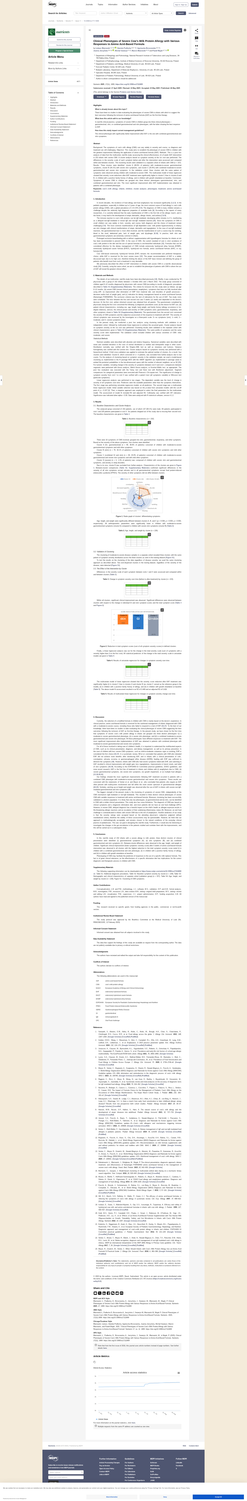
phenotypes (152, 189)
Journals (89, 4)
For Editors (129, 1468)
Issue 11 (78, 21)
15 (179, 362)
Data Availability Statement (59, 129)
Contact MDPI (104, 1471)
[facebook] (109, 1294)
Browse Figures (118, 97)
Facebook (179, 1465)
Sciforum (153, 1462)
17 (165, 726)
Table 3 (113, 574)
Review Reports (136, 97)
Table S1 (106, 287)
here (105, 1348)
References (54, 140)
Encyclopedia (155, 1477)
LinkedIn (179, 1462)
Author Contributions (57, 119)
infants (121, 189)
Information (112, 4)
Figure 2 (100, 605)
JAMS (152, 1480)
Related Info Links (55, 62)
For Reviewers (130, 1465)
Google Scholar (114, 1037)
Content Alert (194, 1446)
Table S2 (116, 312)
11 (163, 243)
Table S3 (120, 330)
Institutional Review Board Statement (63, 124)
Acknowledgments (56, 132)
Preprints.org (155, 1468)
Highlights (53, 97)
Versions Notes (153, 97)
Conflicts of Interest (56, 135)
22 (95, 787)
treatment (162, 189)
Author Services (129, 4)
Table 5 (97, 689)
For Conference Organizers (135, 1480)
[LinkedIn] (104, 1294)
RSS (184, 1446)
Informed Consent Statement (60, 127)
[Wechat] (113, 1294)
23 (97, 787)
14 (99, 266)
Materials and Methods (58, 105)
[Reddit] (117, 1294)
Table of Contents (56, 92)
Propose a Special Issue (64, 50)
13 (141, 256)
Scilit (152, 1471)
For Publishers (130, 1474)
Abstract (53, 100)
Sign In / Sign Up (181, 4)
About (155, 4)
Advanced (192, 13)
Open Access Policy (106, 1468)
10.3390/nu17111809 (91, 21)
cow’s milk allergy (110, 189)
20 (99, 774)
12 (101, 251)
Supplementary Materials (59, 116)
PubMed (134, 1037)
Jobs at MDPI (104, 1474)
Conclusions (54, 113)
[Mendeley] (121, 1294)
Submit (194, 4)
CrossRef (125, 1037)
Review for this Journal (64, 45)
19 (112, 767)
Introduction (54, 102)
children (129, 189)
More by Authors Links (57, 68)
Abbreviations (55, 138)
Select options (55, 1472)
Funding (53, 121)
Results (52, 108)
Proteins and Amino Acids (130, 92)
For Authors (129, 1462)
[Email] (96, 1294)
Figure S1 (170, 558)
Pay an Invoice (104, 1465)
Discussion (54, 111)
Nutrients (60, 21)
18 (113, 762)
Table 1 (127, 414)
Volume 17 (69, 21)
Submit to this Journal (64, 39)
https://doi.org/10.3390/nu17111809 (129, 84)
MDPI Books (154, 1465)
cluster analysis (140, 189)
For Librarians (130, 1471)
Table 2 (170, 526)
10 (154, 221)
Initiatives (144, 4)
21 (102, 774)
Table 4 (111, 656)
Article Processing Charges (109, 1462)
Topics (100, 4)
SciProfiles (154, 1474)
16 (163, 726)
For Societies (129, 1477)
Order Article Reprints (173, 30)
